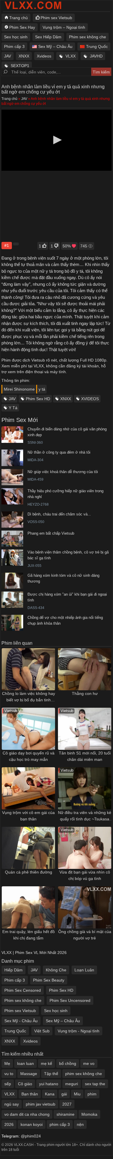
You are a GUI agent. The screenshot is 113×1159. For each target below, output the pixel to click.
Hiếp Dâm (13, 970)
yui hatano (48, 1083)
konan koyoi (32, 1124)
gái (64, 1094)
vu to (8, 1073)
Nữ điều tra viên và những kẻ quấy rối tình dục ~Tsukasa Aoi (84, 816)
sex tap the (95, 1083)
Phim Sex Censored (22, 990)
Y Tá (13, 407)
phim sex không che (83, 1073)
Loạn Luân (84, 970)
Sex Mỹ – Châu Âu (55, 46)
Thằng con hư (85, 693)
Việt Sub (42, 1031)
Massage (28, 1073)
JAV (7, 56)
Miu (77, 1094)
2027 (67, 1104)
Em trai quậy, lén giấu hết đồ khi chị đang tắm (28, 934)
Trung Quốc (97, 46)
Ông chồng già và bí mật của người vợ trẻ (84, 934)
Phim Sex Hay (22, 27)
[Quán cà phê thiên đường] (28, 848)
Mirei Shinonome (19, 389)
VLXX (70, 56)
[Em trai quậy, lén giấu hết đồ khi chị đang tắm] (28, 907)
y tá (42, 389)
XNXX (24, 56)
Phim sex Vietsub (56, 17)
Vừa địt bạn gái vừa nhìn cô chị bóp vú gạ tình (84, 875)
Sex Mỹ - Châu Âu (21, 1020)
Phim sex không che (87, 37)
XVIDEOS (90, 398)
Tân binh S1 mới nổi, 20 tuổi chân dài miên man (85, 756)
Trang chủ (18, 17)
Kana (49, 1094)
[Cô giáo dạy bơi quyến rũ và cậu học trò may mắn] (28, 729)
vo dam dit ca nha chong (27, 1114)
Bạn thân (29, 1094)
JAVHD (96, 56)
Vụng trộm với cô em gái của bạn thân (28, 815)
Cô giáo (25, 1083)
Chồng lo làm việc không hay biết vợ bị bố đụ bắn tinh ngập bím (28, 697)
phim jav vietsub (40, 1104)
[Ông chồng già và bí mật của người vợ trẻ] (84, 907)
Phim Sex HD (38, 398)
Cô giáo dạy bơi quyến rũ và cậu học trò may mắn (28, 756)
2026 (9, 1124)
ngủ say (11, 1104)
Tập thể (51, 1073)
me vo (88, 1063)
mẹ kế (46, 1063)
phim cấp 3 (60, 1124)
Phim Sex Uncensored (70, 1000)
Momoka (89, 1114)
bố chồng (67, 1063)
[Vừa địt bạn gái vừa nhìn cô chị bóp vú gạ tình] (84, 848)
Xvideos (44, 56)
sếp (7, 1083)
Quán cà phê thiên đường (28, 872)
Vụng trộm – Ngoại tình (64, 27)
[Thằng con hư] (84, 669)
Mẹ (7, 1063)
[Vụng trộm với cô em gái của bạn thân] (28, 788)
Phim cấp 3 (14, 46)
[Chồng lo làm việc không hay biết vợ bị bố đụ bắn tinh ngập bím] (28, 669)
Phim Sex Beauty (48, 980)
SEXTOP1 (20, 65)
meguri (71, 1083)
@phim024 (31, 1136)
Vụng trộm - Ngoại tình (78, 1031)
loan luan (25, 1063)
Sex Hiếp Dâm (48, 37)
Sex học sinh (16, 37)
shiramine (65, 1114)
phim (92, 1094)
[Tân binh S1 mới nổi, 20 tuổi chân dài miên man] (84, 729)
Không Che (56, 970)
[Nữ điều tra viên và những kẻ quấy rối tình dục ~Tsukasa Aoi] (84, 788)
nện (80, 1124)
